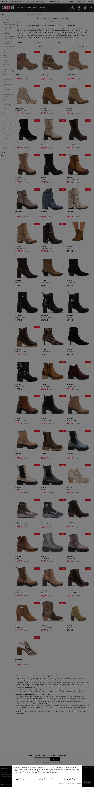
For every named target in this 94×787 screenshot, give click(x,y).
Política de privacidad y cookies (70, 783)
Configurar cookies (24, 779)
